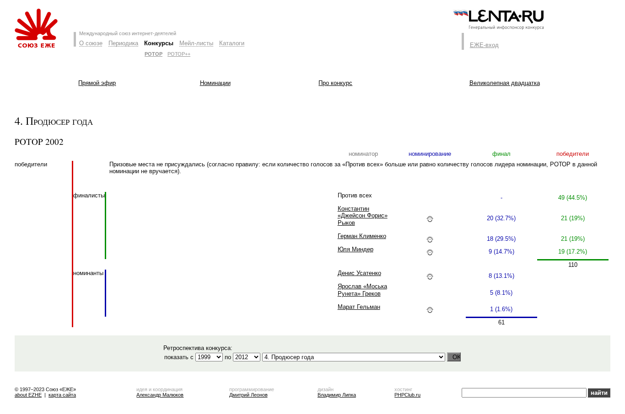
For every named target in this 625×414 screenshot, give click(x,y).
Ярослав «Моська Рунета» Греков (362, 290)
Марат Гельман (359, 306)
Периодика (123, 43)
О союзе (90, 43)
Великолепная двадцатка (504, 83)
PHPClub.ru (407, 395)
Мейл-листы (196, 43)
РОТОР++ (178, 54)
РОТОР (153, 54)
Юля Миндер (355, 249)
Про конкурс (335, 83)
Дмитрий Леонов (248, 395)
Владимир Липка (337, 395)
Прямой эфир (97, 83)
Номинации (215, 83)
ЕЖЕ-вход (484, 45)
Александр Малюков (159, 395)
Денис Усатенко (359, 273)
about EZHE (28, 395)
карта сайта (62, 395)
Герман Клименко (362, 236)
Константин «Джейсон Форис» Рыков (363, 216)
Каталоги (231, 43)
